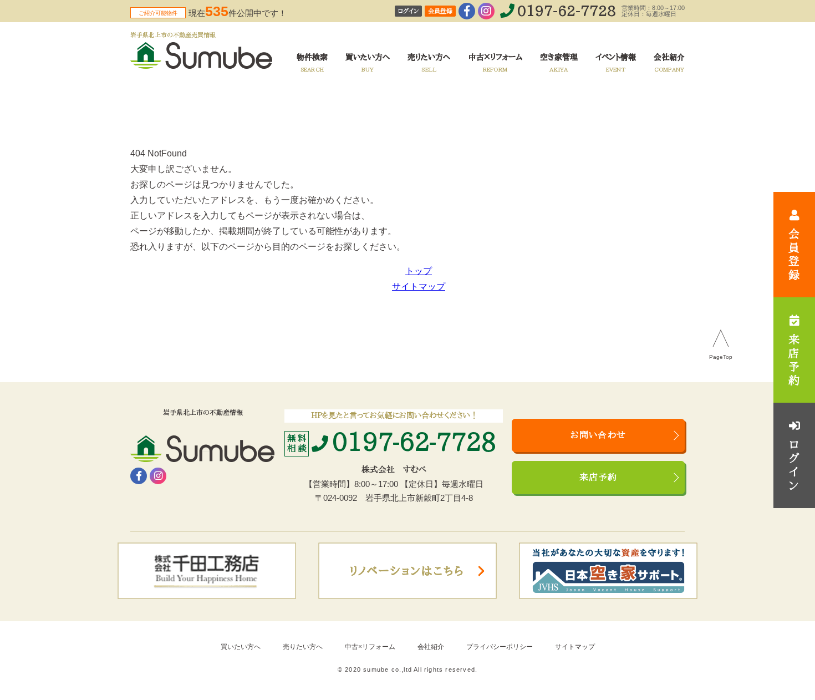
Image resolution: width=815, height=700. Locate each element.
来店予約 (598, 478)
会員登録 (440, 11)
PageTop (720, 357)
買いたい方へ (241, 647)
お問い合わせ (598, 435)
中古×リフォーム (370, 647)
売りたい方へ (303, 647)
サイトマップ (418, 286)
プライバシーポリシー (499, 647)
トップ (418, 271)
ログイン (408, 11)
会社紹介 (430, 647)
